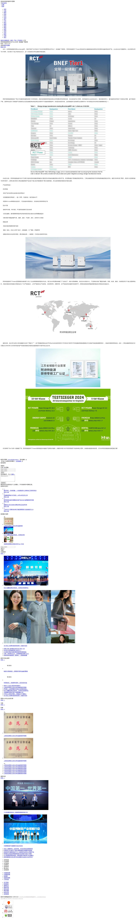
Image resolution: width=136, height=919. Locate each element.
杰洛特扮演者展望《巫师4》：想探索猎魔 (15, 655)
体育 (5, 29)
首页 (5, 9)
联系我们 (6, 884)
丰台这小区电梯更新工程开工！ (12, 650)
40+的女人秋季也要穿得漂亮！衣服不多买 (15, 695)
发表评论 (3, 482)
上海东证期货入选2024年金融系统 (13, 525)
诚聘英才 (6, 885)
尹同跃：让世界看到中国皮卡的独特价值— (16, 689)
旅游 (5, 26)
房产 (5, 19)
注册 (3, 4)
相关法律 (6, 889)
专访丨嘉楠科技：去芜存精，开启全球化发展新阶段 (18, 848)
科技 (5, 14)
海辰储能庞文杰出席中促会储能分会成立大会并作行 (18, 857)
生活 (5, 17)
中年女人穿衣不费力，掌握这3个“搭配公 (15, 694)
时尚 (5, 16)
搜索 (2, 550)
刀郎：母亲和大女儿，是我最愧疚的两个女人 (16, 653)
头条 (5, 11)
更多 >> (3, 553)
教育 (5, 34)
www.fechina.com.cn (13, 459)
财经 (5, 12)
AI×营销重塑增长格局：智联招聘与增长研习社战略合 (19, 855)
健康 (5, 24)
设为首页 (4, 3)
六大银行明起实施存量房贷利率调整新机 (15, 652)
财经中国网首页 (5, 40)
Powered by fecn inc (18, 898)
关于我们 (6, 882)
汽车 (5, 21)
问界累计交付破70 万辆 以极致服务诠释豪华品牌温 (18, 850)
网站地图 (6, 890)
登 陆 (2, 472)
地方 (5, 37)
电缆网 (6, 876)
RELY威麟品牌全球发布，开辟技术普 (14, 535)
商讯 (5, 27)
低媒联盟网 (7, 877)
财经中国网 (6, 45)
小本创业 (6, 879)
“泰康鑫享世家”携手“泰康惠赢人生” (14, 692)
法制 (5, 35)
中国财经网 (7, 872)
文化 (5, 32)
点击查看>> (19, 461)
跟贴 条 (3, 47)
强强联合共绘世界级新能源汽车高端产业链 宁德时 (18, 853)
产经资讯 (20, 40)
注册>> (13, 474)
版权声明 (6, 887)
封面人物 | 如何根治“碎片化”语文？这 (14, 648)
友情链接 (6, 894)
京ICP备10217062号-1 (6, 898)
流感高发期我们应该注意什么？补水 (14, 544)
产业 (15, 40)
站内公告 (6, 892)
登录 (3, 6)
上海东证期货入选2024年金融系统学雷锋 (15, 687)
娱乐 (5, 22)
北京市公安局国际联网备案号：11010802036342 (32, 897)
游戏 (5, 30)
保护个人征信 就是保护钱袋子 (12, 685)
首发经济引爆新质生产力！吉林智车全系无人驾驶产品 (19, 852)
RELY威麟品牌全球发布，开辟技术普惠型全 (16, 690)
